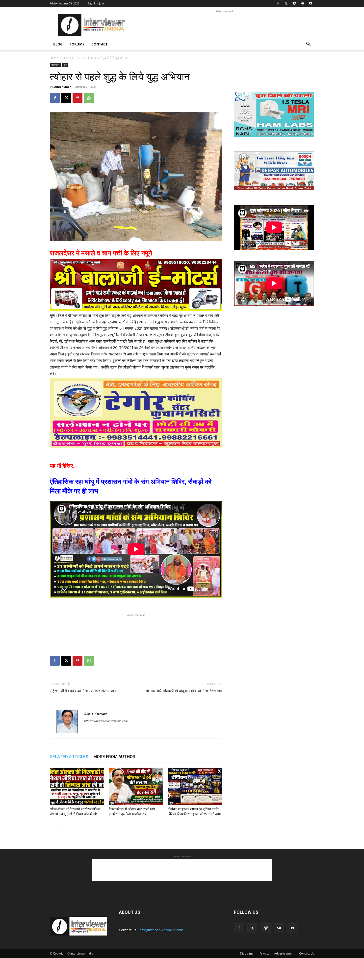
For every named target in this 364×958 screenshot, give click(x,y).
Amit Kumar (62, 86)
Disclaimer (247, 953)
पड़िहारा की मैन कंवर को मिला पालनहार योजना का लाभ (85, 691)
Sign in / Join (96, 3)
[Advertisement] (224, 25)
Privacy (264, 953)
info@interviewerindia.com (160, 930)
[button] (308, 44)
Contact (99, 44)
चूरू (79, 58)
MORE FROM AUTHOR (114, 756)
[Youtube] (310, 3)
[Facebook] (278, 3)
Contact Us (306, 953)
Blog (58, 44)
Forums (77, 44)
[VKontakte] (302, 3)
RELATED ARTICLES (69, 756)
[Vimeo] (294, 3)
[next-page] (61, 824)
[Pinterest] (77, 98)
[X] (286, 3)
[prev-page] (53, 824)
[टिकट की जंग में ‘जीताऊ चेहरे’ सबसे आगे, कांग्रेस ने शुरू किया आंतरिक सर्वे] (136, 786)
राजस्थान (68, 58)
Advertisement (284, 953)
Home (54, 58)
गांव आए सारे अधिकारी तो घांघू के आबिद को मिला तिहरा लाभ (183, 691)
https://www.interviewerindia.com (106, 721)
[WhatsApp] (89, 98)
